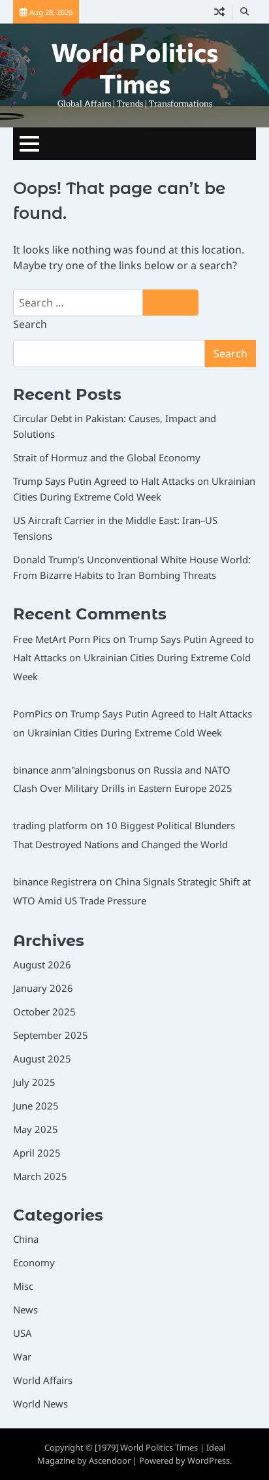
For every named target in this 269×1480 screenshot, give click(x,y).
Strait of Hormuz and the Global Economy (106, 457)
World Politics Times (134, 67)
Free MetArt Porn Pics (61, 639)
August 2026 (42, 964)
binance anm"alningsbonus (74, 769)
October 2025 (44, 1011)
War (22, 1356)
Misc (23, 1285)
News (25, 1309)
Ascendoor (110, 1460)
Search (30, 324)
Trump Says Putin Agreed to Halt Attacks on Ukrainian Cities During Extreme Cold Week (133, 658)
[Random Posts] (219, 12)
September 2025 (50, 1035)
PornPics (32, 713)
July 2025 (34, 1082)
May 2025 (35, 1129)
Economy (34, 1262)
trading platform (50, 825)
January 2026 (43, 988)
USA (22, 1333)
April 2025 (37, 1152)
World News (40, 1403)
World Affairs (42, 1380)
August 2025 (42, 1058)
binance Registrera (55, 881)
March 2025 (40, 1176)
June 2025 (36, 1105)
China (26, 1238)
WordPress (208, 1460)
